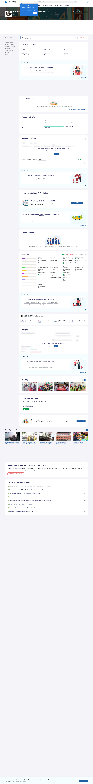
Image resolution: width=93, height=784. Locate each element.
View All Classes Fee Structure (76, 109)
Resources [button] (67, 5)
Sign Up (50, 154)
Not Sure (44, 70)
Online (38, 178)
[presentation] (83, 380)
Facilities (7, 52)
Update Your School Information (80, 11)
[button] (80, 139)
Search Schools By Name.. (42, 2)
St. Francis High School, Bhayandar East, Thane (61, 443)
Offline (43, 178)
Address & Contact (9, 59)
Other (56, 302)
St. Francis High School (80, 320)
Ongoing (80, 159)
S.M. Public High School (63, 320)
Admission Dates (9, 44)
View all (82, 77)
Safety (44, 302)
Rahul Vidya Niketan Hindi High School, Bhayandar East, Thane (12, 443)
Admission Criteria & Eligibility (10, 47)
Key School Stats (9, 38)
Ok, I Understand (83, 780)
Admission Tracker (47, 5)
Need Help (82, 420)
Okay (35, 13)
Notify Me (73, 37)
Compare (65, 37)
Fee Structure (8, 40)
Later (31, 13)
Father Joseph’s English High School (49, 320)
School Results (9, 50)
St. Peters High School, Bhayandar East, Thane (78, 443)
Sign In (84, 2)
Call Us (26, 409)
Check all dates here (78, 163)
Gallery (7, 57)
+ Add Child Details (77, 202)
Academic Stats (9, 42)
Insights (7, 54)
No (40, 70)
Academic (27, 302)
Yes (36, 70)
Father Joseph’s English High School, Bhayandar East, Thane (46, 443)
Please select (28, 38)
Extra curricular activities (35, 302)
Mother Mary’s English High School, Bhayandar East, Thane (29, 443)
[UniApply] (10, 1)
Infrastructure (50, 302)
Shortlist (83, 37)
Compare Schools (58, 5)
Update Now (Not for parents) (15, 473)
